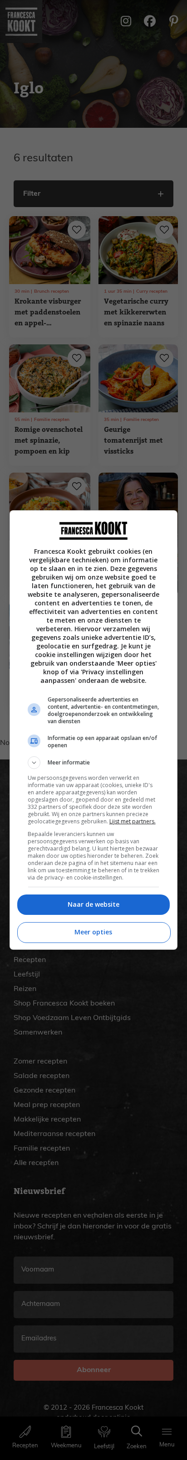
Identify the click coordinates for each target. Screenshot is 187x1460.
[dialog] (94, 730)
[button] (94, 762)
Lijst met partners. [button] (132, 821)
